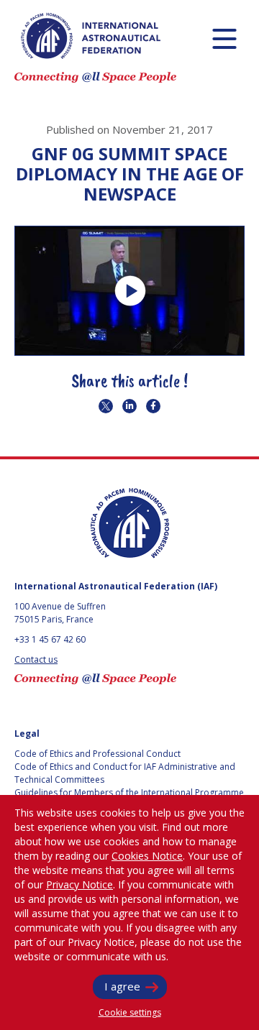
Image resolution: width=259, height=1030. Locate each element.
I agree (122, 986)
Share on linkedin (129, 406)
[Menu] (224, 38)
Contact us (36, 659)
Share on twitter (106, 406)
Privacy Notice (79, 884)
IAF (90, 36)
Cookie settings (130, 1012)
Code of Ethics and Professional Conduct (97, 754)
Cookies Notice (147, 856)
